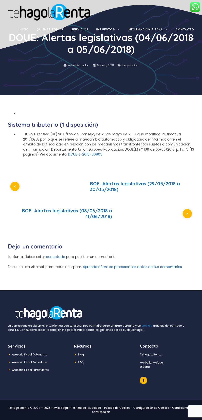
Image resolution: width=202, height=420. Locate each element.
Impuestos (105, 29)
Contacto (185, 29)
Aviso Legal (60, 408)
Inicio (23, 29)
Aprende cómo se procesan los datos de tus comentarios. (132, 266)
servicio (147, 326)
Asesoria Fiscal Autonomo (29, 354)
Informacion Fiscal (145, 29)
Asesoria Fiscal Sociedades (30, 362)
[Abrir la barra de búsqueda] (192, 39)
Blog (81, 354)
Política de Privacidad (86, 408)
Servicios (79, 29)
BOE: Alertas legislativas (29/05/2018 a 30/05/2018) (135, 186)
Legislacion (130, 65)
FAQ (81, 362)
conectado (55, 256)
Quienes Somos (50, 29)
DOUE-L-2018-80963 (85, 154)
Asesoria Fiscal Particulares (30, 370)
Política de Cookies (117, 408)
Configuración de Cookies (151, 408)
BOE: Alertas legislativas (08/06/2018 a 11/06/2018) (67, 213)
